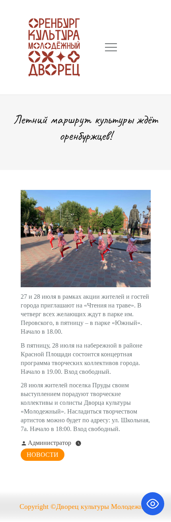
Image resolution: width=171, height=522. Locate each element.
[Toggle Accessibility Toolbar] (152, 503)
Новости (42, 454)
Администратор (49, 442)
